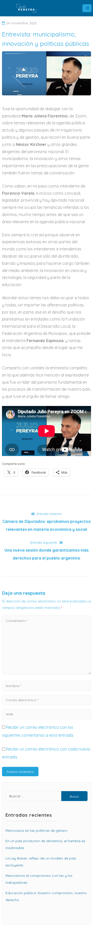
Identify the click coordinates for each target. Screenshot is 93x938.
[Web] (46, 713)
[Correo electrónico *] (46, 699)
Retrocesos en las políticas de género (36, 830)
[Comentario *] (46, 672)
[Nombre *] (46, 685)
